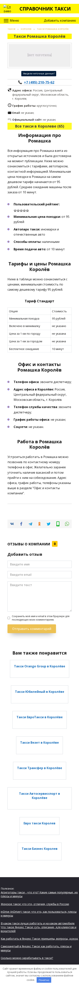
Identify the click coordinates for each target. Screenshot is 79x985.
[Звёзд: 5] (27, 210)
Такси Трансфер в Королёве (39, 768)
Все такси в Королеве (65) (39, 126)
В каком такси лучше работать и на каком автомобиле (38, 923)
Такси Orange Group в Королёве (39, 666)
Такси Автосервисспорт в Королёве (39, 795)
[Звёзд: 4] (24, 210)
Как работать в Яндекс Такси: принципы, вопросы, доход (39, 938)
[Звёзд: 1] (15, 210)
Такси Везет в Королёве (39, 742)
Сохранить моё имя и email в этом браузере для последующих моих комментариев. (40, 618)
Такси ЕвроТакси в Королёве (39, 717)
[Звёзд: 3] (21, 210)
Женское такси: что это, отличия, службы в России (35, 904)
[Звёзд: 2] (18, 210)
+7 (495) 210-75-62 (39, 82)
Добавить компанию (60, 20)
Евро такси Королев (39, 823)
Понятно (44, 980)
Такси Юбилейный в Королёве (39, 691)
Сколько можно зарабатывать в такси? (27, 958)
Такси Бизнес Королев (40, 849)
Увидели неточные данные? (39, 73)
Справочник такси (45, 8)
